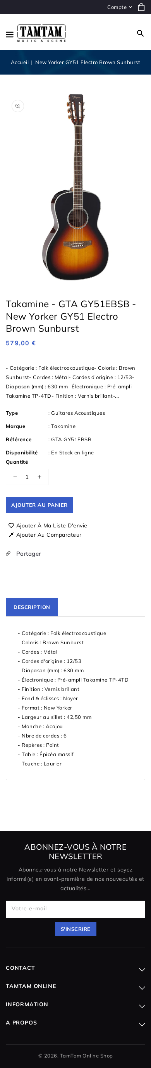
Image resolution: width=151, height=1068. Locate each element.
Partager (27, 553)
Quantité (17, 462)
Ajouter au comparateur (49, 534)
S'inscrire (76, 929)
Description (32, 607)
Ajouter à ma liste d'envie (52, 525)
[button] (140, 33)
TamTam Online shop (86, 1055)
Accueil (20, 62)
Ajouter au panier (39, 505)
